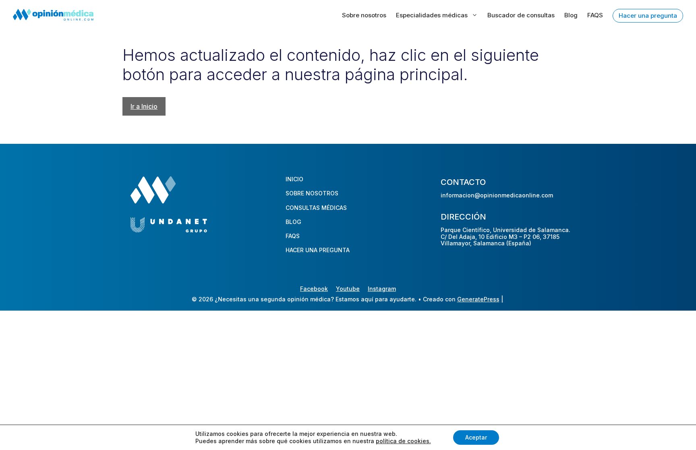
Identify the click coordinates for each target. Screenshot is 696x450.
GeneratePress (478, 299)
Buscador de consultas (521, 15)
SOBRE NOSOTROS (312, 193)
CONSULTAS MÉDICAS (316, 207)
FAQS (595, 15)
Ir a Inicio (143, 106)
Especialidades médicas (432, 15)
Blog (571, 15)
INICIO (294, 179)
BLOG (293, 221)
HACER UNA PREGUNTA (318, 250)
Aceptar (476, 437)
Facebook (314, 288)
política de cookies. (403, 441)
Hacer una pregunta (648, 15)
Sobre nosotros (364, 15)
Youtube (348, 288)
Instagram (382, 288)
